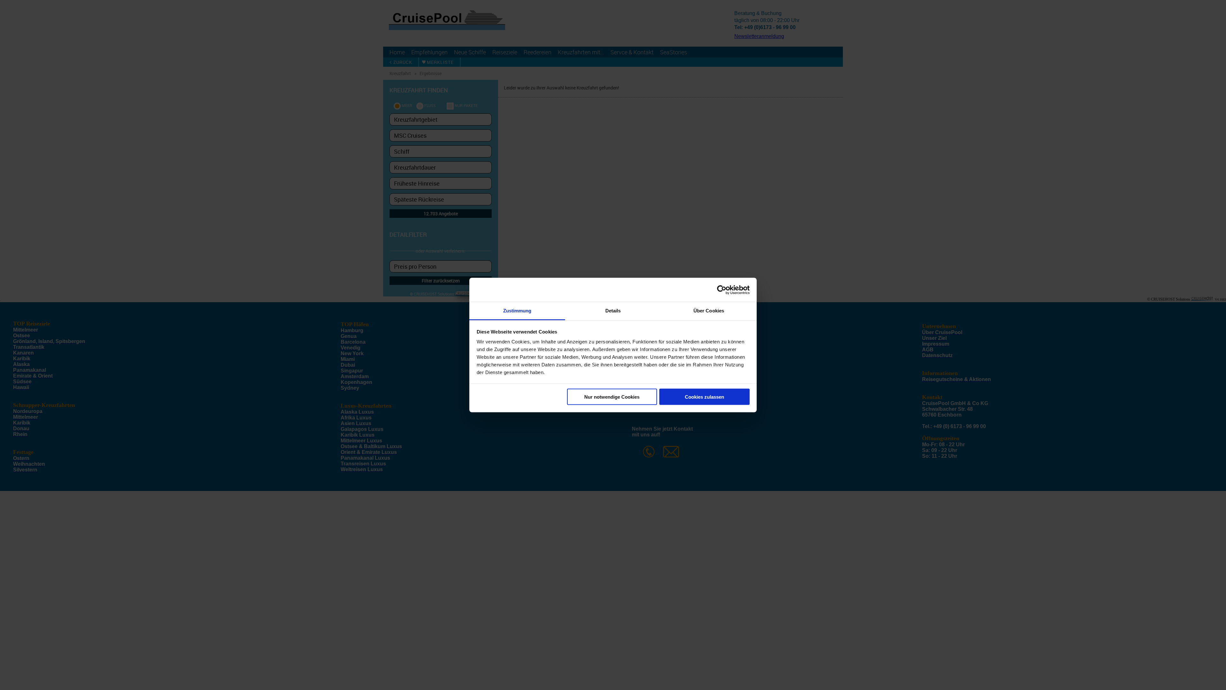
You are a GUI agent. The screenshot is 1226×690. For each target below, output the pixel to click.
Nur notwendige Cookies (611, 396)
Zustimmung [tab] (517, 310)
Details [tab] (613, 310)
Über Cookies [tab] (708, 310)
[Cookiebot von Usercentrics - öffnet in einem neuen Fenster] (722, 290)
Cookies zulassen (704, 396)
